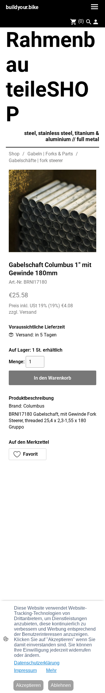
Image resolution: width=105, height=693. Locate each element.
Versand (28, 312)
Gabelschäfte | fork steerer (36, 160)
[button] (88, 21)
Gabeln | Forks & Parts (50, 154)
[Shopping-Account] (95, 21)
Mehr (51, 670)
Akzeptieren (28, 685)
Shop (14, 154)
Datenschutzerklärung (37, 662)
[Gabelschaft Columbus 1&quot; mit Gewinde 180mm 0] (52, 211)
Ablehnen (61, 685)
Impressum (25, 670)
